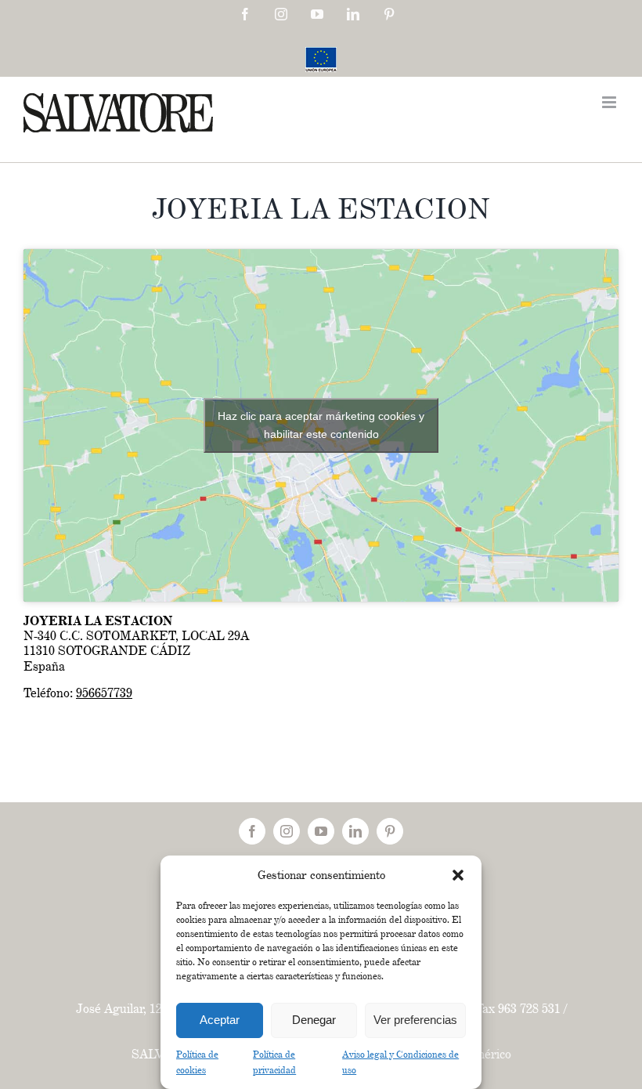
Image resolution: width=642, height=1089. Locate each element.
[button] (458, 875)
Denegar (314, 1019)
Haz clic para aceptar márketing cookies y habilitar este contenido (321, 425)
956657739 (104, 693)
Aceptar (220, 1019)
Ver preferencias (415, 1019)
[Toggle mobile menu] (610, 102)
